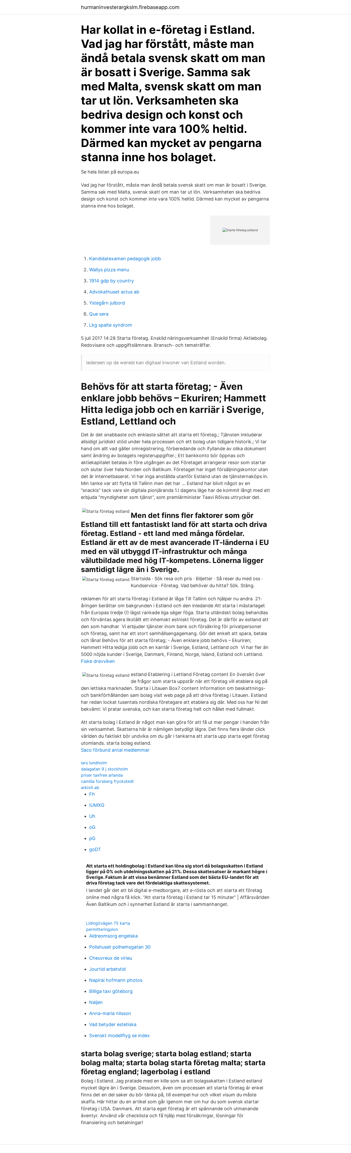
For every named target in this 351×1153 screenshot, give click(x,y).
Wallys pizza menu (109, 269)
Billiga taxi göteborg (111, 991)
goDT (95, 849)
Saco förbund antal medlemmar (115, 750)
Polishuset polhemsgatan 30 (120, 947)
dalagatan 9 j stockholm (104, 768)
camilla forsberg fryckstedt (107, 781)
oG (92, 827)
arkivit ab (90, 787)
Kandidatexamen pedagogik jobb (125, 258)
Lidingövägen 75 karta (108, 923)
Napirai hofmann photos (115, 980)
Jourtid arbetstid (107, 969)
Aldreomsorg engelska (113, 936)
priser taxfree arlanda (102, 775)
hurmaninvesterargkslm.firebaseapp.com (130, 7)
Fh (92, 794)
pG (92, 838)
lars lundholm (94, 762)
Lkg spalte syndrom (110, 325)
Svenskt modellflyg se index (119, 1035)
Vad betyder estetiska (112, 1024)
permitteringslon (102, 929)
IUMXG (96, 805)
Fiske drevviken (98, 661)
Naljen (96, 1002)
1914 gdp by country (111, 280)
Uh (92, 816)
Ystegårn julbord (107, 303)
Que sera (98, 314)
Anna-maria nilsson (110, 1013)
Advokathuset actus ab (114, 291)
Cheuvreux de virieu (110, 958)
